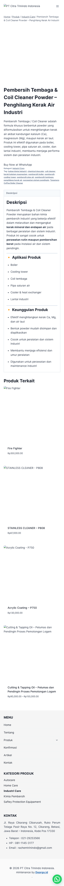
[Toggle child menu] (56, 740)
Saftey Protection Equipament (22, 801)
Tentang (9, 732)
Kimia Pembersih (14, 796)
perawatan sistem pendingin (36, 180)
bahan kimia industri (17, 171)
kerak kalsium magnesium (15, 174)
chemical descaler (36, 171)
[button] (57, 879)
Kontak (8, 762)
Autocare (9, 780)
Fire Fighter (15, 448)
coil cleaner (50, 171)
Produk (8, 740)
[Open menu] (57, 6)
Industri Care (18, 168)
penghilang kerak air (13, 180)
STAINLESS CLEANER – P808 (26, 528)
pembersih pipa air (25, 177)
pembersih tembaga (44, 177)
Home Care (11, 785)
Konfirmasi (10, 747)
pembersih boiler (36, 174)
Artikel (8, 755)
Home (7, 724)
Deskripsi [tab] (11, 193)
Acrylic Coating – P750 (22, 607)
